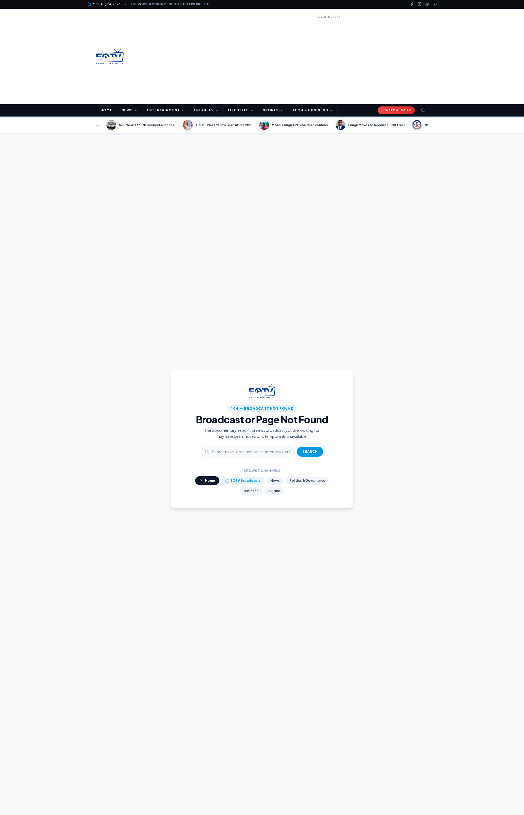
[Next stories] (430, 125)
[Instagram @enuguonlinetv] (419, 4)
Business (251, 491)
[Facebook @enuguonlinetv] (412, 4)
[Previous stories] (94, 125)
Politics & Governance (307, 480)
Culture (274, 491)
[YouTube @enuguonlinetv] (435, 4)
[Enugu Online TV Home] (110, 56)
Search (310, 452)
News (275, 480)
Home (106, 110)
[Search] (423, 110)
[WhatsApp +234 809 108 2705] (427, 4)
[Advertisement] (328, 58)
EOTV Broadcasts (245, 480)
